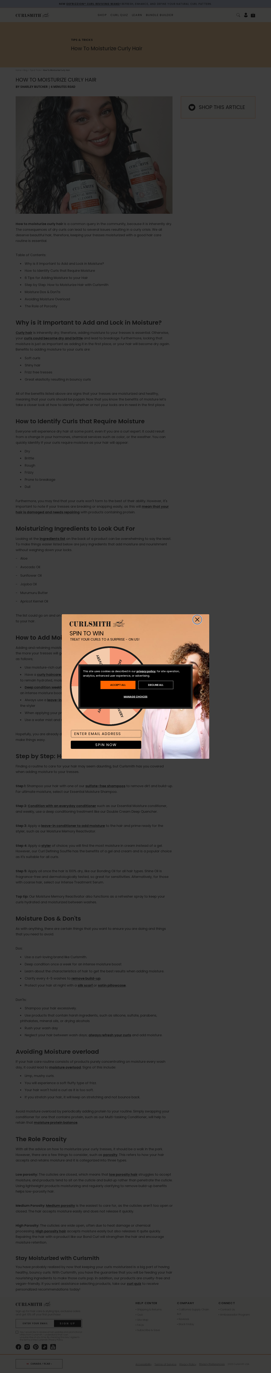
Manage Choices (135, 696)
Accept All (118, 685)
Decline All (156, 685)
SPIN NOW (106, 744)
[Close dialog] (197, 619)
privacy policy (145, 671)
